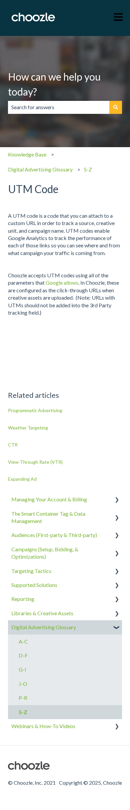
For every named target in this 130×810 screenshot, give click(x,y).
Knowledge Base (27, 154)
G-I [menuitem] (22, 669)
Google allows (62, 282)
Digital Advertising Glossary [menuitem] (43, 627)
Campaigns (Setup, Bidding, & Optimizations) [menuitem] (44, 553)
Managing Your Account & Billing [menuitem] (49, 499)
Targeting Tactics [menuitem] (31, 571)
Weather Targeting (28, 427)
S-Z (88, 169)
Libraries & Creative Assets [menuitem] (42, 613)
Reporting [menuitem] (22, 599)
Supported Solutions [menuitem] (34, 585)
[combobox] (58, 107)
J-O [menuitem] (23, 683)
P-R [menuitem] (23, 697)
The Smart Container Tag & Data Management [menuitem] (48, 517)
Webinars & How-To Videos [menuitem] (43, 726)
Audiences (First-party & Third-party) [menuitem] (54, 535)
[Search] (115, 107)
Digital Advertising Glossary (40, 169)
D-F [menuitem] (23, 655)
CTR (13, 444)
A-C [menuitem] (23, 641)
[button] (116, 500)
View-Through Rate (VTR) (35, 462)
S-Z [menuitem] (23, 712)
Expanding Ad (22, 479)
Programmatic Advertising (35, 410)
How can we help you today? (54, 84)
